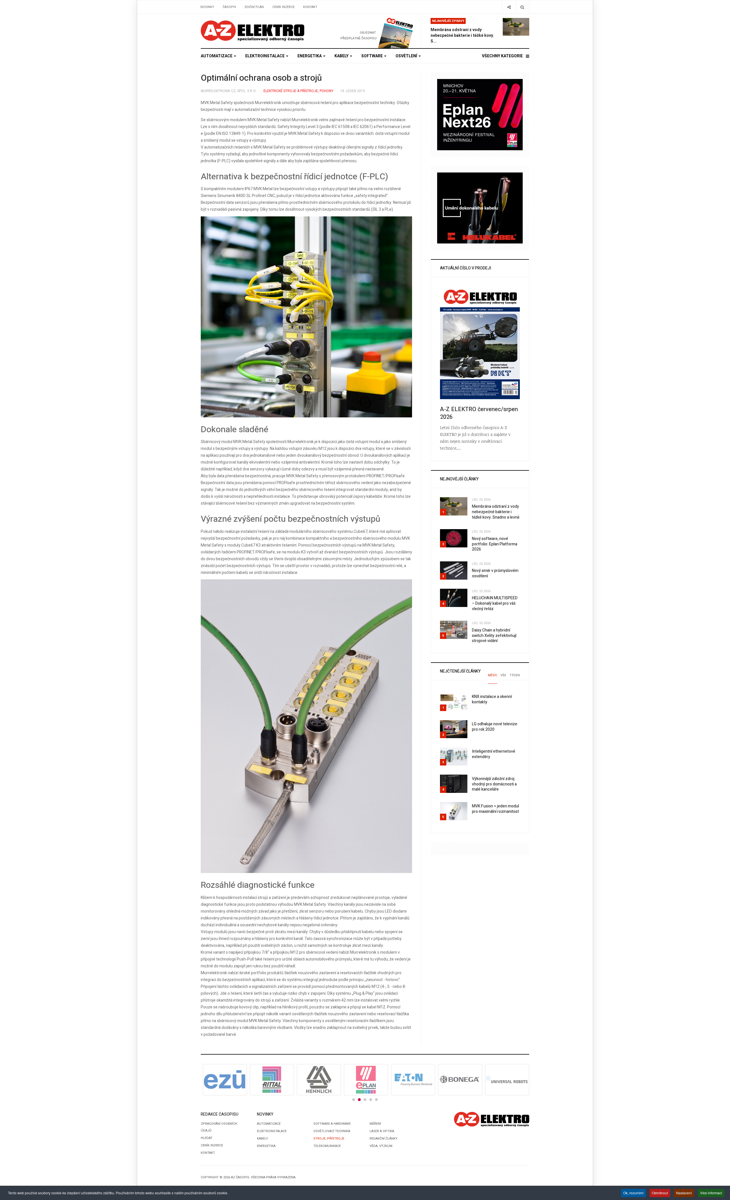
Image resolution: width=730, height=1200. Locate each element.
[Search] (522, 7)
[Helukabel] (480, 208)
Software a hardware (332, 1123)
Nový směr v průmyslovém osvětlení (495, 573)
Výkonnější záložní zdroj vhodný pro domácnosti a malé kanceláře (494, 784)
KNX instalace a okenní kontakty (492, 699)
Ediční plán (254, 7)
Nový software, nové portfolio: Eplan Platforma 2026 (494, 544)
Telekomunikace (327, 1146)
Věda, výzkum (381, 1146)
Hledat (206, 1138)
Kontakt (310, 7)
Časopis (229, 7)
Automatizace (217, 56)
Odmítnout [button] (660, 1192)
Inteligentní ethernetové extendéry (493, 754)
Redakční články (384, 1138)
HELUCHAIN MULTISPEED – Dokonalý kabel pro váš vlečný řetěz (495, 603)
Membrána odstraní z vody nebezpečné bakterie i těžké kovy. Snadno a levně (495, 511)
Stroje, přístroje (328, 1138)
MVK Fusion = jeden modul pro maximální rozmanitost (495, 809)
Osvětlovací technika (331, 1131)
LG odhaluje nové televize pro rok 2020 (494, 726)
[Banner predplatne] (367, 31)
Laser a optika (382, 1131)
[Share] (509, 7)
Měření (375, 1123)
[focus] (252, 31)
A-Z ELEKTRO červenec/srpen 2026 (479, 413)
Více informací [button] (711, 1192)
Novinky (207, 7)
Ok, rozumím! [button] (633, 1192)
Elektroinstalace (265, 56)
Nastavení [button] (684, 1192)
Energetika (310, 56)
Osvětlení (407, 56)
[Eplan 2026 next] (480, 114)
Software (372, 56)
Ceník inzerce (283, 7)
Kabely (341, 56)
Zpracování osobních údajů (219, 1127)
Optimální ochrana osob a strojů (261, 78)
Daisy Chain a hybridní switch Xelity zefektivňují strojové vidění (494, 635)
